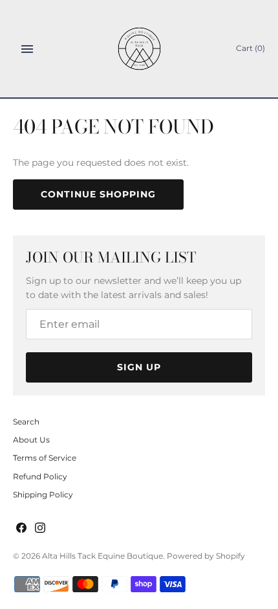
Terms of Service (44, 458)
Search (26, 421)
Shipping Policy (43, 494)
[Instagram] (40, 529)
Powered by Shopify (206, 556)
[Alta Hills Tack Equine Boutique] (139, 48)
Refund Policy (40, 476)
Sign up (139, 367)
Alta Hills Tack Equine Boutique (102, 556)
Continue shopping (98, 194)
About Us (31, 439)
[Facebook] (21, 529)
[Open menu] (27, 49)
